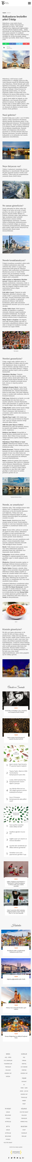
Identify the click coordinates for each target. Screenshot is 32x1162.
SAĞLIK (8, 1112)
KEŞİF (24, 1104)
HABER (24, 1100)
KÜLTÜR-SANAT (8, 1142)
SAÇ (24, 1057)
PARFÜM (24, 1070)
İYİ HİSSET (8, 1109)
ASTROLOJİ (8, 1121)
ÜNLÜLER (8, 1070)
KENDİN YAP (8, 1073)
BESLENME (8, 1115)
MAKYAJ (24, 1063)
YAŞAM (4, 12)
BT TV (8, 1126)
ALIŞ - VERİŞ (8, 1057)
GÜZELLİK (24, 1054)
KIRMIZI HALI (24, 1121)
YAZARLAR (24, 1133)
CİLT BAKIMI (24, 1067)
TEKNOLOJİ (24, 1097)
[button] (5, 480)
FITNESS (8, 1118)
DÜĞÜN (8, 1076)
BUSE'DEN (24, 1126)
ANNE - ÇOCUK (24, 1091)
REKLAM (24, 1136)
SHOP (24, 1130)
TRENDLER (8, 1067)
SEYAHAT (9, 12)
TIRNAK (24, 1060)
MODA (8, 1054)
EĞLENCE (24, 1109)
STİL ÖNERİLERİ (8, 1060)
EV (24, 1084)
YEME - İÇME (24, 1088)
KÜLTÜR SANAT (24, 1112)
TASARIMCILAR (8, 1063)
